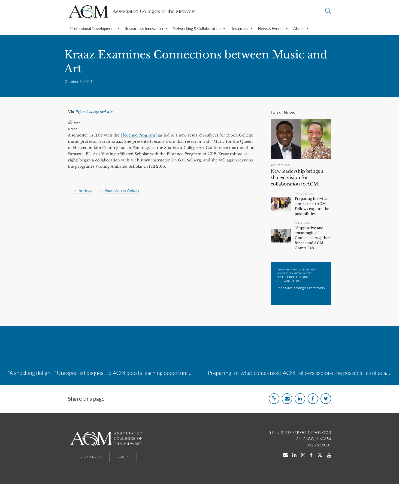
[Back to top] (383, 476)
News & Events (270, 28)
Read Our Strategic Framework (300, 287)
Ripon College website (122, 190)
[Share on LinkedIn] (300, 398)
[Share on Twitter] (325, 398)
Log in (123, 456)
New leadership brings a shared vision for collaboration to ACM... (297, 178)
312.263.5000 (319, 445)
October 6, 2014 (78, 81)
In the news (82, 190)
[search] (328, 11)
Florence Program (138, 135)
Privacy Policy (89, 456)
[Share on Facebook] (313, 398)
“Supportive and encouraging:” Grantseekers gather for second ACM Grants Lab (312, 238)
